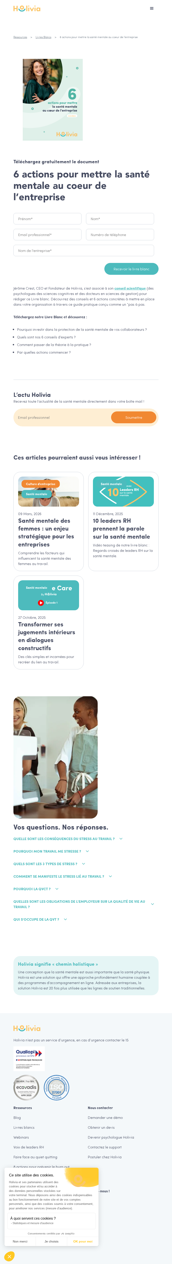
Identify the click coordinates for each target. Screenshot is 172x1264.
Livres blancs (23, 1127)
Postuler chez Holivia (105, 1156)
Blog (17, 1117)
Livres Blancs (43, 37)
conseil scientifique (130, 288)
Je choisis (51, 1241)
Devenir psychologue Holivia (111, 1137)
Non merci (20, 1241)
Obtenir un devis (101, 1127)
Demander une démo (105, 1117)
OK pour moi (82, 1241)
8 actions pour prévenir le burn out (41, 1166)
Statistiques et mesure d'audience (33, 1223)
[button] (152, 8)
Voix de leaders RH (28, 1147)
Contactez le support (105, 1147)
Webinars (21, 1137)
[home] (26, 8)
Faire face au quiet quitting (35, 1156)
